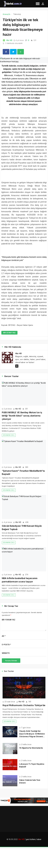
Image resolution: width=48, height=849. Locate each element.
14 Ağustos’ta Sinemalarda (31, 748)
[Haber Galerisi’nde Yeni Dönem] (10, 780)
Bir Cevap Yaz (9, 333)
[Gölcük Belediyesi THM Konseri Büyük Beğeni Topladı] (24, 507)
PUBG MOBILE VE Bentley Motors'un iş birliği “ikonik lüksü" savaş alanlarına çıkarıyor (22, 415)
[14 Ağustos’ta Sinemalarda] (10, 748)
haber (39, 839)
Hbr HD (9, 40)
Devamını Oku (9, 435)
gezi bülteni (31, 839)
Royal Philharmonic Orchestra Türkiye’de (24, 705)
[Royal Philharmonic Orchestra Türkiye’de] (24, 687)
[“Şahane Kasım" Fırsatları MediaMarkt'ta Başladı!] (24, 452)
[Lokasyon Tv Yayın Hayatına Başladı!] (10, 764)
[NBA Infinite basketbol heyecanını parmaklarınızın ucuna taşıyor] (24, 559)
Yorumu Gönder (11, 661)
